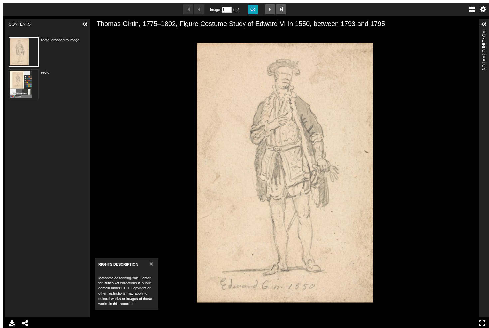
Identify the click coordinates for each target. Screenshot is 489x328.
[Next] (471, 173)
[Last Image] (281, 9)
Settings (483, 9)
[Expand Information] (484, 24)
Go (253, 9)
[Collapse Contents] (85, 24)
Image (215, 10)
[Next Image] (269, 9)
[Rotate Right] (121, 34)
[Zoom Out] (109, 34)
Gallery (472, 9)
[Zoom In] (98, 34)
